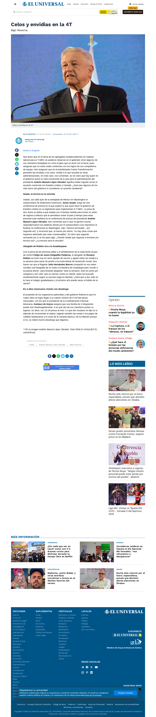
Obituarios (63, 627)
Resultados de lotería (65, 657)
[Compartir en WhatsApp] (17, 159)
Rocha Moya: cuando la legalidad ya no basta (121, 312)
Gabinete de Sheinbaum (18, 633)
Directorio (21, 704)
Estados (16, 647)
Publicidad (81, 704)
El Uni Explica (19, 629)
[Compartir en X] (17, 155)
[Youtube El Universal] (96, 667)
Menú (15, 685)
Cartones (17, 656)
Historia (110, 704)
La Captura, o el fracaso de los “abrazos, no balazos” (121, 328)
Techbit (16, 682)
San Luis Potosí (88, 629)
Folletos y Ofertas (66, 618)
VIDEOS (76, 4)
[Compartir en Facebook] (17, 150)
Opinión (114, 300)
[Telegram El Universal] (82, 667)
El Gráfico (63, 635)
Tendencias (18, 673)
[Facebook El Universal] (87, 667)
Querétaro (85, 627)
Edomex (84, 615)
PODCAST (84, 4)
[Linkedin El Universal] (91, 672)
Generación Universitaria (64, 631)
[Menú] (15, 4)
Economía (17, 659)
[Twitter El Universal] (91, 667)
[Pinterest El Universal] (87, 672)
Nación (16, 615)
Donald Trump (19, 641)
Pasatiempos (64, 650)
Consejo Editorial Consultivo (39, 704)
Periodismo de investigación (19, 625)
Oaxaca (84, 618)
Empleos (62, 624)
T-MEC (31, 345)
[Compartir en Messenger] (17, 164)
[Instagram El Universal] (82, 672)
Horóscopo (63, 653)
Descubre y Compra (67, 615)
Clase (38, 615)
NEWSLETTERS (96, 4)
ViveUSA (62, 644)
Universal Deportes (21, 662)
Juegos (62, 647)
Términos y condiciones (73, 707)
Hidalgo (84, 624)
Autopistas (40, 629)
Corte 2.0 (17, 618)
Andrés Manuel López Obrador (52, 345)
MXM (69, 4)
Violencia (71, 704)
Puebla (84, 621)
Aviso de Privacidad (96, 704)
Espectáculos (19, 664)
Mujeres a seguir (20, 621)
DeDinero (63, 641)
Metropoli (17, 644)
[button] (133, 12)
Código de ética (59, 704)
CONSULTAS (108, 4)
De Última (40, 624)
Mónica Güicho (116, 305)
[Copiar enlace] (17, 168)
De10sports (63, 638)
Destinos (39, 627)
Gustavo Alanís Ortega (120, 338)
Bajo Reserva (29, 134)
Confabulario (18, 670)
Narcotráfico (18, 650)
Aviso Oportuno (65, 621)
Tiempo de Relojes (44, 632)
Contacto (89, 707)
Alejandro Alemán (118, 322)
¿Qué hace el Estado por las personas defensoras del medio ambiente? (121, 346)
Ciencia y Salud (19, 676)
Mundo (16, 638)
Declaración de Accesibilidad (127, 704)
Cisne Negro (41, 635)
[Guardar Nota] (17, 173)
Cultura (16, 667)
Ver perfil (29, 142)
